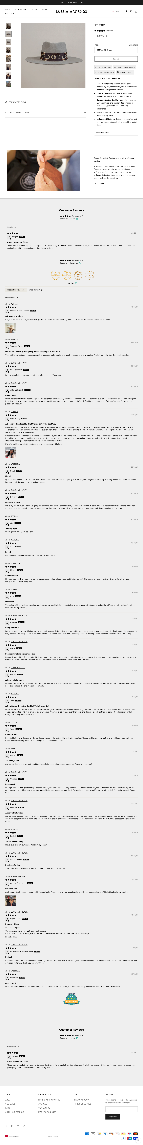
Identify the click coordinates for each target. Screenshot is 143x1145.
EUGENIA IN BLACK (19, 615)
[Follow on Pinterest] (18, 1126)
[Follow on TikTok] (24, 1126)
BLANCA (14, 412)
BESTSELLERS (21, 9)
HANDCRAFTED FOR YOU (49, 1100)
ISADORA (15, 540)
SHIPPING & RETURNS (14, 1112)
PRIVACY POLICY (81, 1100)
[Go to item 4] (8, 50)
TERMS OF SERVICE (82, 1104)
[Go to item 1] (8, 26)
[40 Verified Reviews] (71, 1009)
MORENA (15, 339)
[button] (100, 31)
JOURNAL (42, 1104)
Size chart (133, 45)
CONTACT (9, 13)
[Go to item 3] (8, 42)
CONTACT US (44, 1108)
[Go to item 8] (8, 84)
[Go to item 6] (8, 67)
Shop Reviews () (36, 290)
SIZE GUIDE (10, 1104)
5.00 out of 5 (77, 216)
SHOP (7, 9)
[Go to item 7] (8, 75)
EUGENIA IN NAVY (19, 363)
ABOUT (34, 9)
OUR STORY (99, 183)
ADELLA (14, 304)
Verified (71, 283)
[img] (12, 233)
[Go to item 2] (8, 34)
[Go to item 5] (8, 58)
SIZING (45, 9)
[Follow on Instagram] (12, 1126)
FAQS (7, 1108)
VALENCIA (15, 464)
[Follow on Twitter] (6, 1126)
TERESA (14, 516)
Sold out (116, 59)
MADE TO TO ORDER (47, 1112)
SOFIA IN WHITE (18, 563)
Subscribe (113, 1117)
